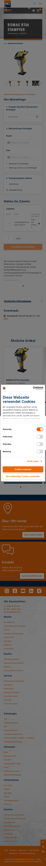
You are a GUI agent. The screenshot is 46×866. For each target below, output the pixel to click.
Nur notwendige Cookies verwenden (23, 476)
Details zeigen (32, 461)
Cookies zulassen (23, 469)
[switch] (40, 437)
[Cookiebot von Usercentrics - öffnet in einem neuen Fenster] (33, 388)
